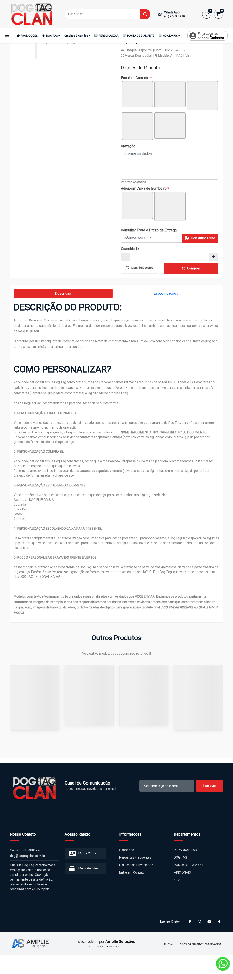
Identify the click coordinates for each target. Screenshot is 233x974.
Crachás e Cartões (76, 35)
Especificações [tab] (166, 293)
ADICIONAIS (170, 35)
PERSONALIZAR (109, 35)
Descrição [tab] (63, 293)
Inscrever (209, 785)
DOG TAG (52, 35)
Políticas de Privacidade (136, 865)
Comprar (193, 268)
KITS (177, 880)
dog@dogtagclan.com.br (27, 856)
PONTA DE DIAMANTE (140, 35)
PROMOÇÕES (29, 35)
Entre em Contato (132, 872)
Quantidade (130, 249)
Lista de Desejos (142, 267)
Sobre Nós (126, 850)
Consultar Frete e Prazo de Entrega (149, 230)
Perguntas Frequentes (135, 857)
